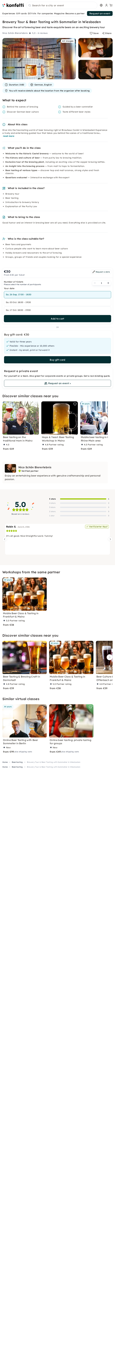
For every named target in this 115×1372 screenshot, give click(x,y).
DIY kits (32, 13)
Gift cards (21, 13)
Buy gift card (57, 359)
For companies (45, 13)
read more (8, 136)
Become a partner (75, 13)
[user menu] (106, 5)
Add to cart (57, 318)
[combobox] (61, 5)
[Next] (104, 419)
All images (67, 41)
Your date (9, 288)
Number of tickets (13, 281)
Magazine (59, 13)
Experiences (8, 13)
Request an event (99, 13)
